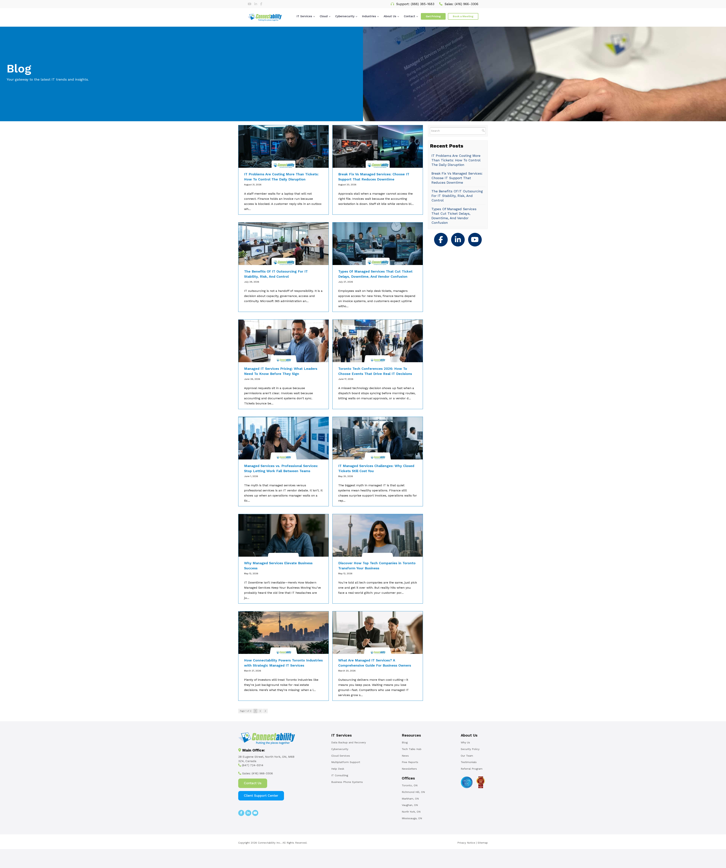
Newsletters (409, 768)
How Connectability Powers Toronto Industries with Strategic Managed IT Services (283, 662)
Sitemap (483, 842)
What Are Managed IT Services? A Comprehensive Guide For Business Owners (374, 662)
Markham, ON (410, 798)
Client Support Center (261, 795)
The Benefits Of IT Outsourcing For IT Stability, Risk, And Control (276, 273)
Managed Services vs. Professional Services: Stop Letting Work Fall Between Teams (281, 468)
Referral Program (471, 768)
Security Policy (470, 749)
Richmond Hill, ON (413, 791)
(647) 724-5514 (252, 765)
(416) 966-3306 (466, 4)
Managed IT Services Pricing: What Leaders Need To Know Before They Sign (280, 371)
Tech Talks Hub (411, 749)
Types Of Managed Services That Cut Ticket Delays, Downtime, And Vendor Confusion (375, 273)
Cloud (324, 16)
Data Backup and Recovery (348, 742)
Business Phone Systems (347, 781)
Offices (408, 778)
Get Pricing (433, 16)
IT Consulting (339, 775)
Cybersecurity (344, 16)
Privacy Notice (466, 842)
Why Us (465, 742)
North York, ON (411, 811)
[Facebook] (261, 4)
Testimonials (469, 762)
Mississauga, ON (412, 818)
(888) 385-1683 (422, 4)
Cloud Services (340, 755)
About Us (390, 16)
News (405, 755)
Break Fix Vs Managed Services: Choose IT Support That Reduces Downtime (373, 176)
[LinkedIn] (256, 4)
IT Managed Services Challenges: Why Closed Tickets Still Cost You (376, 468)
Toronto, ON (409, 785)
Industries (369, 16)
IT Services (304, 16)
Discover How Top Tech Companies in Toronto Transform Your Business (377, 565)
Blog (405, 742)
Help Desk (337, 768)
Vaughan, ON (410, 805)
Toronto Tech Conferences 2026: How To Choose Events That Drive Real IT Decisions (375, 371)
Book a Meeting (463, 16)
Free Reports (410, 762)
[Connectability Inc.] (265, 17)
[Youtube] (250, 4)
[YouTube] (474, 239)
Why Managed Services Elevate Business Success (278, 565)
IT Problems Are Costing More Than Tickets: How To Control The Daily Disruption (281, 176)
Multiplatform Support (345, 762)
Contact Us (252, 783)
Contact (409, 16)
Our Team (467, 755)
